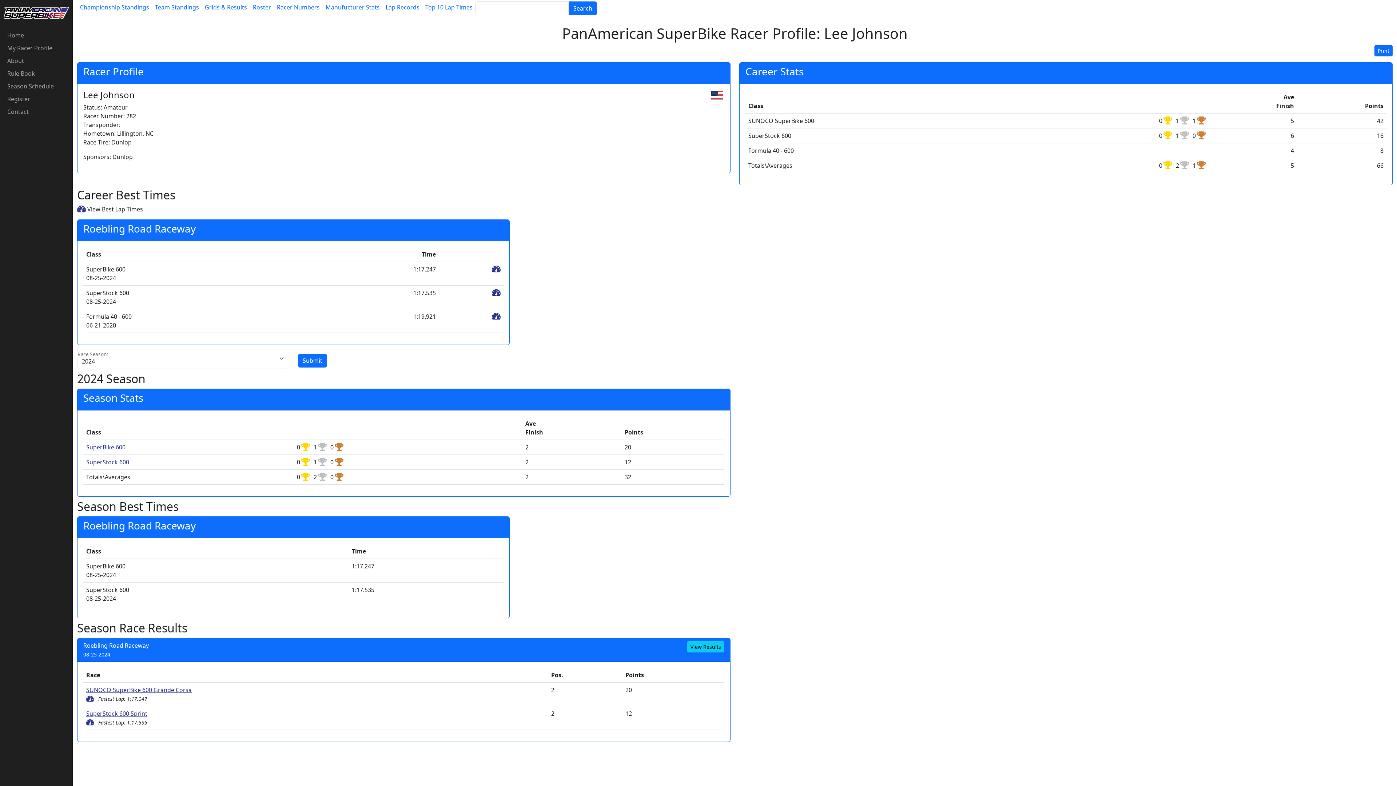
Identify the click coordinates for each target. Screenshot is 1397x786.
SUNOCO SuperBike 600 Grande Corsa (139, 690)
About (15, 61)
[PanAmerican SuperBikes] (36, 12)
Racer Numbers (298, 7)
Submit (312, 361)
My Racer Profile (29, 48)
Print (1383, 50)
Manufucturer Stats (353, 7)
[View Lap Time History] (496, 269)
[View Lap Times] (90, 698)
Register (18, 99)
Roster (262, 7)
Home (15, 35)
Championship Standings (114, 7)
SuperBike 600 (106, 447)
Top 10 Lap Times (449, 7)
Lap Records (402, 7)
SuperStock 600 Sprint (116, 714)
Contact (18, 112)
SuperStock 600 (107, 462)
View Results (705, 646)
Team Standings (177, 7)
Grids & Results (226, 7)
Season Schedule (30, 86)
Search (582, 8)
